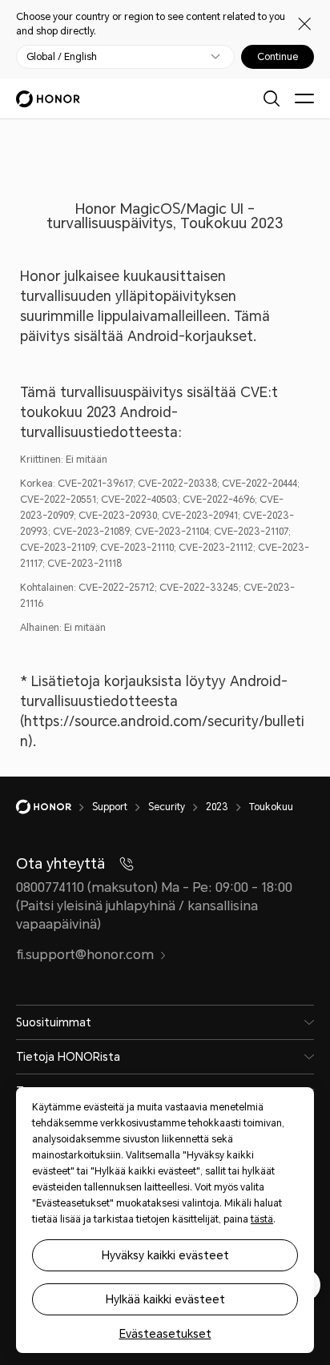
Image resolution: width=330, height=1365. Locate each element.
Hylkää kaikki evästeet (165, 1299)
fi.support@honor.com (85, 954)
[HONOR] (54, 807)
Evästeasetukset (165, 1333)
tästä (262, 1219)
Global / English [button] (61, 56)
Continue (277, 56)
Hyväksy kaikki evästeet (165, 1255)
